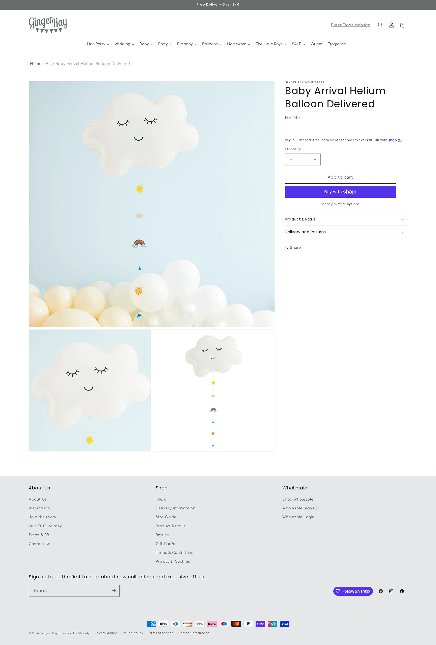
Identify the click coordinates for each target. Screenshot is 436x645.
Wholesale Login (298, 517)
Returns (163, 535)
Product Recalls (171, 526)
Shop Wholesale (297, 499)
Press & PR (39, 535)
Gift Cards (165, 544)
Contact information (194, 633)
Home (35, 64)
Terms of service (161, 633)
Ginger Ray (49, 633)
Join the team (42, 517)
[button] (380, 25)
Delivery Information (176, 508)
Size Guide (166, 517)
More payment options (340, 204)
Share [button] (295, 248)
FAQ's (161, 499)
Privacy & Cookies (173, 562)
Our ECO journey (45, 526)
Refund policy (132, 633)
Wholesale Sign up (300, 508)
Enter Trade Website (350, 25)
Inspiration (39, 508)
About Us (38, 499)
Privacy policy (106, 633)
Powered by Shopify (74, 633)
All (49, 64)
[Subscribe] (113, 591)
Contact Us (39, 544)
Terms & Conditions (175, 553)
